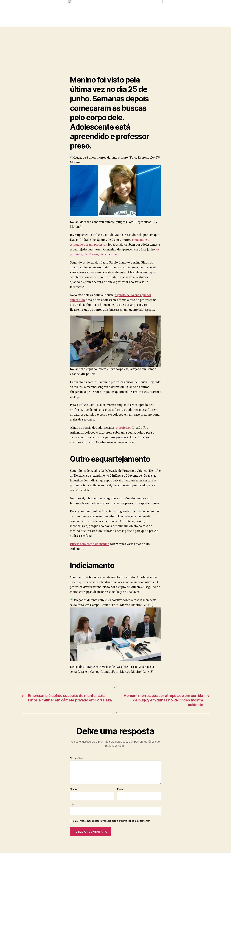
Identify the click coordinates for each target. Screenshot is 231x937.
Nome (74, 789)
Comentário (76, 758)
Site (72, 804)
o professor (123, 428)
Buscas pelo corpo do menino (89, 544)
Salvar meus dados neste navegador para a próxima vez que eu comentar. (111, 820)
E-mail (121, 789)
